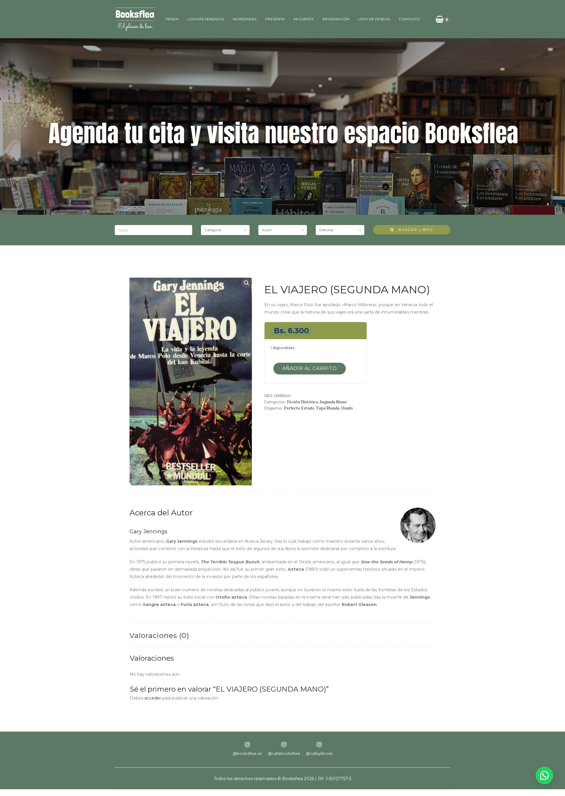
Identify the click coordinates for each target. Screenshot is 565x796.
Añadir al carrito (309, 368)
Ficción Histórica (302, 401)
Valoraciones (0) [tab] (159, 635)
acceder (152, 698)
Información (336, 19)
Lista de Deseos (374, 19)
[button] (246, 283)
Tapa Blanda (327, 408)
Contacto (409, 19)
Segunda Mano (333, 401)
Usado (347, 408)
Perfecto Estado (299, 408)
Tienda (172, 19)
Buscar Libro (413, 229)
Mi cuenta (304, 19)
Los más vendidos (205, 19)
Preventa (275, 19)
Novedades (244, 19)
